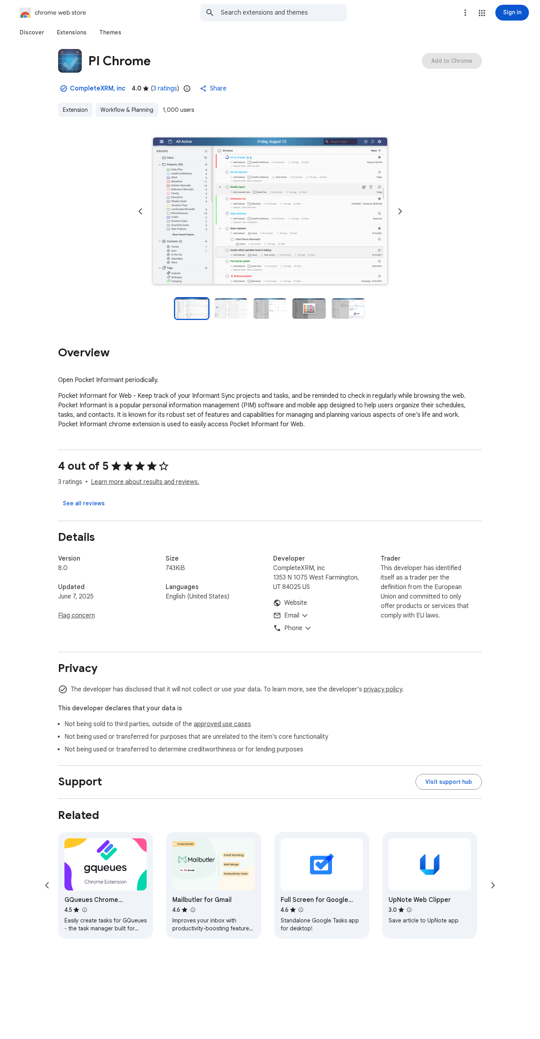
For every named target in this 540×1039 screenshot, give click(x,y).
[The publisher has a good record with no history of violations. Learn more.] (63, 88)
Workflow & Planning (126, 109)
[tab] (32, 32)
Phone (293, 628)
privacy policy (383, 689)
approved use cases (222, 724)
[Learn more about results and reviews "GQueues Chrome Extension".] (84, 909)
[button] (482, 13)
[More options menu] (465, 13)
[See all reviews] (84, 503)
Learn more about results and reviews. (145, 482)
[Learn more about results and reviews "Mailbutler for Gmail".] (192, 909)
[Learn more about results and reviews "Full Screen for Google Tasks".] (300, 909)
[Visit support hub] (448, 781)
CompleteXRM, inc (97, 88)
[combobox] (284, 12)
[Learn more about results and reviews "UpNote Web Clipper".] (409, 909)
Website (295, 603)
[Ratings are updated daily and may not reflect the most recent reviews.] (187, 88)
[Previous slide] (140, 211)
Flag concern (76, 615)
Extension (75, 109)
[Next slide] (400, 211)
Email (291, 615)
